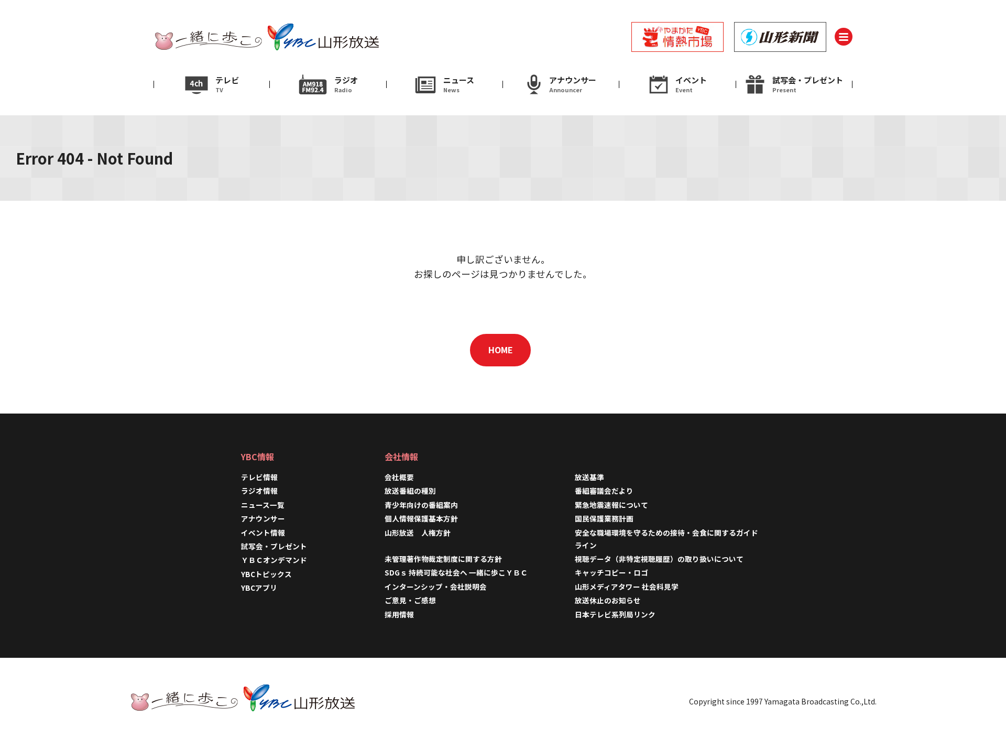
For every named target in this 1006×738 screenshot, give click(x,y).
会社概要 (399, 477)
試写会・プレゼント (274, 546)
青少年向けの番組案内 (421, 505)
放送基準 (589, 477)
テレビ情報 (259, 477)
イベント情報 (263, 532)
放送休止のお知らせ (608, 600)
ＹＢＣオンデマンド (274, 560)
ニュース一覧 (263, 505)
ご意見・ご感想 (410, 600)
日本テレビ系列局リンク (615, 614)
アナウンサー (263, 518)
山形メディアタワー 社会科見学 (627, 586)
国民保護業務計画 (604, 518)
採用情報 (403, 614)
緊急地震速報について (611, 505)
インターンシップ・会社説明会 (436, 586)
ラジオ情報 (259, 490)
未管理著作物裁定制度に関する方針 (443, 559)
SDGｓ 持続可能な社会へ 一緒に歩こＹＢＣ (456, 572)
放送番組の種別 (410, 490)
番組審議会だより (604, 490)
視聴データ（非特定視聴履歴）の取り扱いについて (659, 559)
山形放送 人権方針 (418, 532)
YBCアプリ (259, 587)
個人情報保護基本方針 (421, 518)
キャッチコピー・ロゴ (611, 572)
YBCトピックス (266, 574)
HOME (500, 349)
